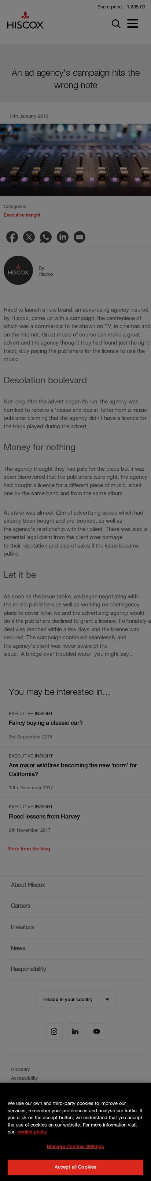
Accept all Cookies (75, 1167)
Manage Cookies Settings (75, 1146)
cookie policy (32, 1132)
